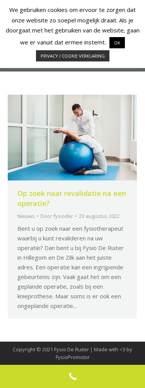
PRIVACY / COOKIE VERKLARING (73, 56)
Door (57, 216)
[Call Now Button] (72, 376)
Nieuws (26, 216)
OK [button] (117, 43)
